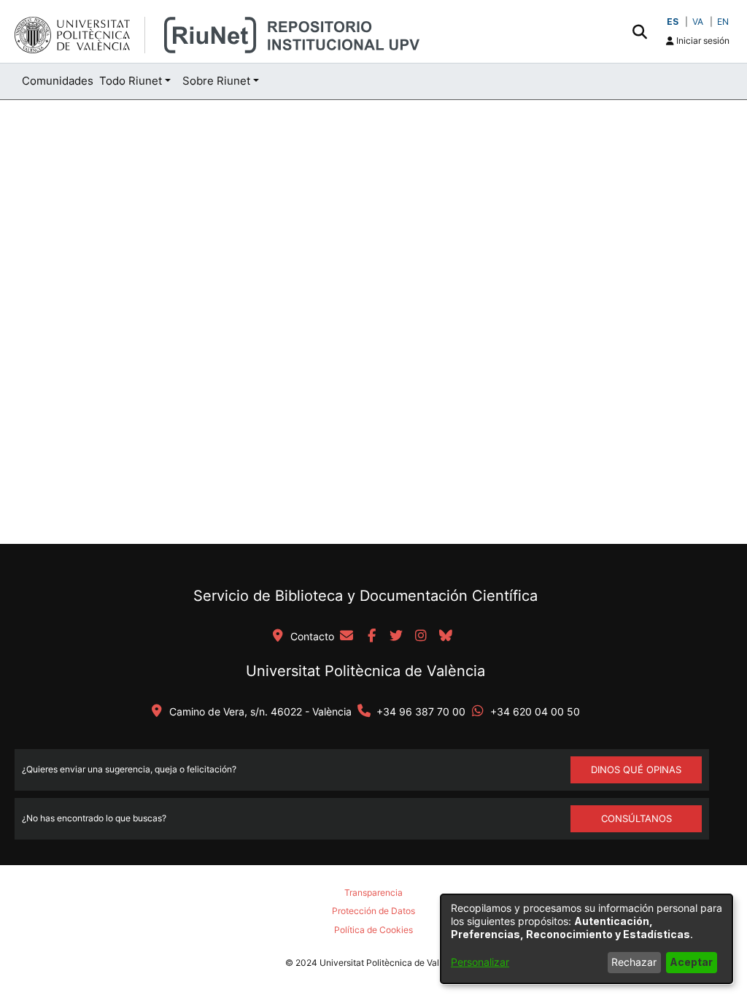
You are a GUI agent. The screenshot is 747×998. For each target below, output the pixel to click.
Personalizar (480, 962)
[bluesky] (445, 636)
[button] (639, 31)
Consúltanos (636, 818)
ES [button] (672, 21)
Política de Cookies (373, 929)
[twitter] (396, 636)
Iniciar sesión (701, 40)
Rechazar (634, 962)
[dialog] (586, 938)
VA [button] (697, 21)
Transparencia (373, 892)
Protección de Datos (373, 910)
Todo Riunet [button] (130, 81)
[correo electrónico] (346, 636)
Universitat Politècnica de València (365, 671)
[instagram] (421, 636)
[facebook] (371, 636)
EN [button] (723, 21)
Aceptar (691, 962)
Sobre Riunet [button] (216, 81)
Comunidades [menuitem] (57, 81)
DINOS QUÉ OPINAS (636, 769)
